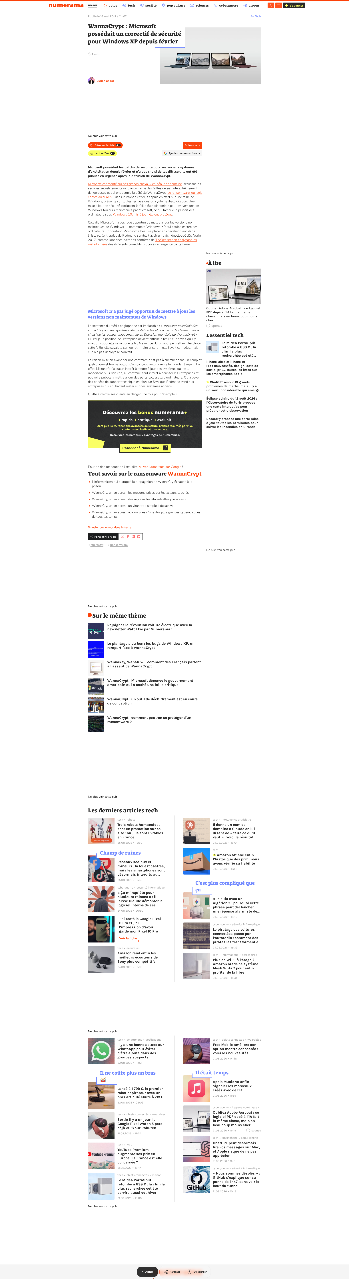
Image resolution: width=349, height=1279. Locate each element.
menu (92, 5)
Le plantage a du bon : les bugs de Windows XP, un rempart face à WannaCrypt (150, 645)
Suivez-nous (192, 145)
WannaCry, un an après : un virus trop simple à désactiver (133, 505)
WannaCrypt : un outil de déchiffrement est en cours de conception (152, 701)
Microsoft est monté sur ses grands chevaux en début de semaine (135, 184)
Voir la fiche (128, 938)
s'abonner (296, 5)
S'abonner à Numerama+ (141, 448)
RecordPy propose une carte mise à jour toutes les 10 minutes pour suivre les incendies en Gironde (232, 423)
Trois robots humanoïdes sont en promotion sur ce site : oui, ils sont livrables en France (140, 831)
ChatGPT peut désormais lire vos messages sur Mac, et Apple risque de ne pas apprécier (236, 1149)
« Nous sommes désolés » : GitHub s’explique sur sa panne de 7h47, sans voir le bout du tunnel (236, 1179)
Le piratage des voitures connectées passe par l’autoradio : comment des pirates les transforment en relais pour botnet (236, 935)
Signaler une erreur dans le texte (109, 527)
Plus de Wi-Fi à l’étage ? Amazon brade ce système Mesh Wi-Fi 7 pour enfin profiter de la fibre (235, 966)
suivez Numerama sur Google (160, 467)
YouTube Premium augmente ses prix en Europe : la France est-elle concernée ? (139, 1156)
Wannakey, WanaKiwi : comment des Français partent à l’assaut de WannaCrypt (154, 664)
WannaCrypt (185, 473)
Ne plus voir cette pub (102, 136)
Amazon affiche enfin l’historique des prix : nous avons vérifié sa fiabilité (236, 859)
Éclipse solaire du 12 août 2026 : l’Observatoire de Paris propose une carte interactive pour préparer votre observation (231, 404)
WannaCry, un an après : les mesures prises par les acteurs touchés (140, 492)
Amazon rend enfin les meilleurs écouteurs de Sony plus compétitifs (137, 957)
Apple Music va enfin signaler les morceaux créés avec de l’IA (232, 1086)
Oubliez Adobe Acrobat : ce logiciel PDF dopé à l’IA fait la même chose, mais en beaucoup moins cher (233, 314)
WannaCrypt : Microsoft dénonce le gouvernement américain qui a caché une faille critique (150, 682)
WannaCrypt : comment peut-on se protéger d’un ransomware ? (149, 720)
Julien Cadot (105, 80)
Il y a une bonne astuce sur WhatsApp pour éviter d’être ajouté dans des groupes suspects (140, 1051)
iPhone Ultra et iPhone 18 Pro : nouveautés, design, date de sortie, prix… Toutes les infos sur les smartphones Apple (232, 368)
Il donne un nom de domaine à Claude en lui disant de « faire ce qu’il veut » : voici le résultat (234, 831)
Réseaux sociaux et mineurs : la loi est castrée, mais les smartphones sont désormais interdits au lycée (141, 868)
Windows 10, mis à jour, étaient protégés (142, 214)
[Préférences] (278, 5)
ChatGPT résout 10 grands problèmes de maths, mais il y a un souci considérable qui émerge (233, 386)
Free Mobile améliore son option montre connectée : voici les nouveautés (235, 1049)
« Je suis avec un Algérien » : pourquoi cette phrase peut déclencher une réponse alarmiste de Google (236, 905)
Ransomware (119, 545)
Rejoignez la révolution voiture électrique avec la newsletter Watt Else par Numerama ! (149, 627)
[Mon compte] (271, 5)
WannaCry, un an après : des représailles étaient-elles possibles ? (139, 499)
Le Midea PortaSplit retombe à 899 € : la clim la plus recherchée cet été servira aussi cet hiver (241, 349)
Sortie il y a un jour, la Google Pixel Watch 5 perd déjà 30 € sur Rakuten (140, 1123)
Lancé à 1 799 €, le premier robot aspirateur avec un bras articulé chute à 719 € (140, 1093)
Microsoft (97, 545)
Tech (258, 16)
